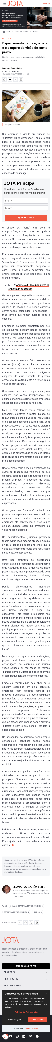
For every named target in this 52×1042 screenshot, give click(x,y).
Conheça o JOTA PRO (26, 966)
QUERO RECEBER (26, 218)
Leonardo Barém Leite (12, 68)
